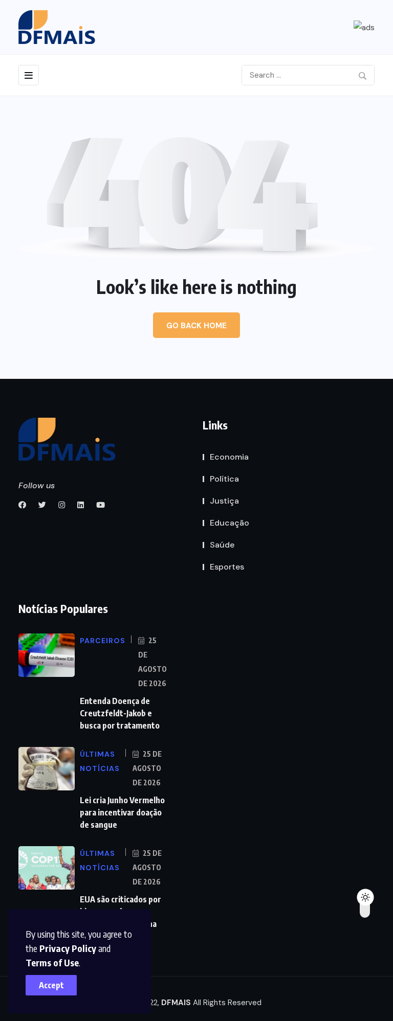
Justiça (224, 500)
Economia (229, 456)
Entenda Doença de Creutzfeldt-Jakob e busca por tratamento (120, 713)
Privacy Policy (67, 948)
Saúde (222, 544)
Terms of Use (52, 962)
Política (224, 478)
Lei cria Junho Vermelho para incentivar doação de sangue (122, 812)
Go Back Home (196, 326)
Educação (229, 522)
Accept (51, 985)
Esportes (227, 566)
